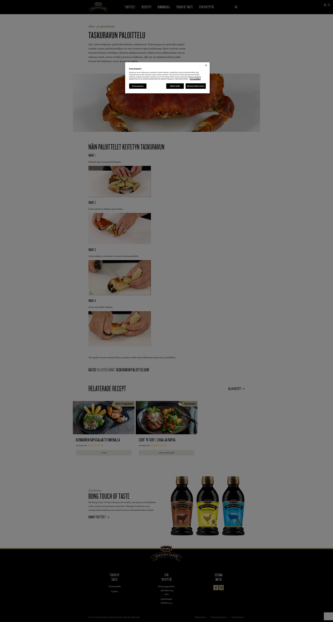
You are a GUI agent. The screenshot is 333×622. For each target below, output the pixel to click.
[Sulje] (206, 65)
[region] (167, 77)
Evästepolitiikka (195, 79)
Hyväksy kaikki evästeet (195, 86)
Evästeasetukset (138, 86)
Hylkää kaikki (175, 86)
